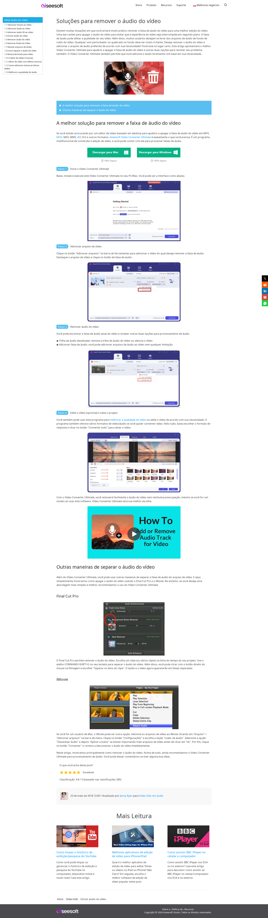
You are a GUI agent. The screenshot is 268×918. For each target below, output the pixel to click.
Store (139, 5)
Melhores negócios (208, 5)
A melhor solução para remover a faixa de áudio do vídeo (96, 105)
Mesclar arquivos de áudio (19, 47)
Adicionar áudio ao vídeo (18, 28)
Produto (151, 5)
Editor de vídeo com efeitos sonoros (25, 61)
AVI (79, 137)
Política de (177, 909)
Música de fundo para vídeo (20, 54)
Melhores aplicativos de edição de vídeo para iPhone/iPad (132, 854)
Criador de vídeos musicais (21, 57)
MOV (59, 137)
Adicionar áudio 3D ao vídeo (20, 32)
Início (60, 899)
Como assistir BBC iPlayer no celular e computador (186, 854)
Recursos (166, 5)
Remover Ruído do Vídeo (18, 43)
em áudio (157, 795)
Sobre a (166, 909)
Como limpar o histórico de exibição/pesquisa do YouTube (76, 854)
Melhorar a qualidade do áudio (23, 72)
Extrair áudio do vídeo (17, 35)
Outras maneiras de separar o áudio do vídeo (89, 110)
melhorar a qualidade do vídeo (128, 419)
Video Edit (145, 795)
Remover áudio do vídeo (18, 39)
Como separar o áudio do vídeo (21, 50)
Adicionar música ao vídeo (19, 24)
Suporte (181, 5)
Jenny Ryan (126, 795)
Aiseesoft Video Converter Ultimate (130, 137)
